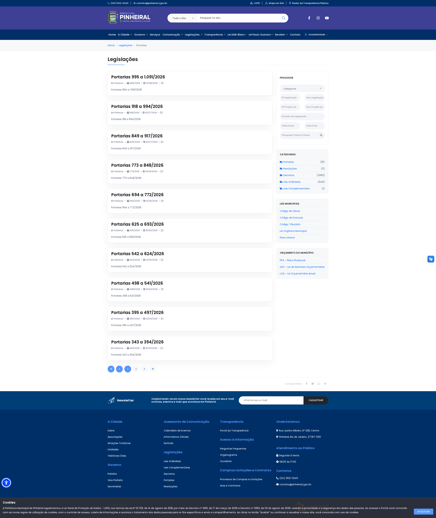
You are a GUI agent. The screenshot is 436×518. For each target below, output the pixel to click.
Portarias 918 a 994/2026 (137, 106)
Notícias (168, 443)
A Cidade (124, 34)
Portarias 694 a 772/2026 (137, 195)
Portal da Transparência (234, 430)
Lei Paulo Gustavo (260, 34)
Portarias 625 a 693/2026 (137, 224)
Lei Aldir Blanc (236, 34)
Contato (295, 34)
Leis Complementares (296, 188)
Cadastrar (316, 400)
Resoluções (290, 168)
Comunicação (171, 34)
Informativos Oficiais (176, 437)
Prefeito (112, 474)
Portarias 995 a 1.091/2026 (138, 77)
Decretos (288, 175)
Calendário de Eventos (177, 430)
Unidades (113, 449)
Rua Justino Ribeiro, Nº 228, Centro (299, 430)
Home (112, 34)
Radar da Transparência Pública (310, 3)
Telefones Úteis (117, 455)
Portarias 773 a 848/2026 (137, 165)
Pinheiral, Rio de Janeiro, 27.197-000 (300, 437)
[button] (6, 482)
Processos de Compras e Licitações (241, 479)
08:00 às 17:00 (287, 461)
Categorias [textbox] (290, 88)
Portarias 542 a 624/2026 (137, 254)
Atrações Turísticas (119, 443)
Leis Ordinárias (291, 182)
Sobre (111, 430)
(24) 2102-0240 (119, 3)
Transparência (213, 34)
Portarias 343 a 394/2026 (137, 342)
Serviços (155, 34)
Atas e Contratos (230, 485)
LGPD (257, 3)
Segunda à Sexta (289, 455)
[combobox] (181, 18)
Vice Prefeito (115, 480)
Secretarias (114, 486)
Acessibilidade (316, 34)
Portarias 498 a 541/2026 (137, 283)
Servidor (280, 34)
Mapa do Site (276, 3)
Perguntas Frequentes (233, 448)
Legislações (192, 34)
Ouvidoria (225, 461)
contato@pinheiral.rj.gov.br (151, 3)
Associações (115, 437)
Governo (140, 34)
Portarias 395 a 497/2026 (137, 312)
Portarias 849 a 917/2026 (137, 136)
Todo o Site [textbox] (179, 18)
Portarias (288, 162)
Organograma (228, 455)
